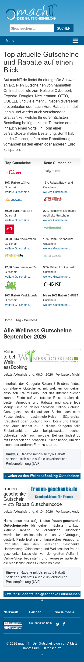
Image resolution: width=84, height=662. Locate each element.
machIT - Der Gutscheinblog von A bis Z (47, 643)
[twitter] (59, 624)
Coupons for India (40, 623)
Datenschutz (51, 648)
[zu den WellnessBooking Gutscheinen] (48, 355)
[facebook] (65, 624)
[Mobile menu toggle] (75, 40)
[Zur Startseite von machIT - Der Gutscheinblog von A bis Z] (31, 11)
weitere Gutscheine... (18, 192)
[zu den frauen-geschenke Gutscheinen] (54, 492)
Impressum (31, 648)
